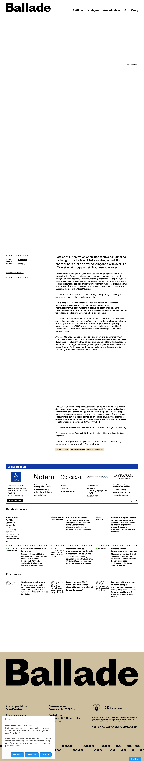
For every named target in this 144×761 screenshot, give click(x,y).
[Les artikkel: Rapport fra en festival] (72, 528)
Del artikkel (22, 260)
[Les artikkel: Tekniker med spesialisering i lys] (125, 484)
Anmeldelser (111, 10)
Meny (134, 10)
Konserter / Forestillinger (95, 449)
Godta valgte (32, 754)
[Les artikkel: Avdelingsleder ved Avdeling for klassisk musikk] (19, 484)
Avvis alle (45, 754)
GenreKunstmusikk (62, 449)
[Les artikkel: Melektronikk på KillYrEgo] (117, 528)
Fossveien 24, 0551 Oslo (62, 709)
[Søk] (125, 10)
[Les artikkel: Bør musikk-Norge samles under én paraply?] (117, 588)
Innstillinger (135, 759)
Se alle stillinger (15, 501)
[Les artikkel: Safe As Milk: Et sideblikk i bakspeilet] (27, 556)
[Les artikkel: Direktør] (72, 484)
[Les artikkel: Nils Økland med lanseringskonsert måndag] (117, 556)
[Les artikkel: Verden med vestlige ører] (27, 588)
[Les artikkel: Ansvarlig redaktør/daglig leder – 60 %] (98, 484)
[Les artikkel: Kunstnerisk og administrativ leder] (46, 484)
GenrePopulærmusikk (78, 449)
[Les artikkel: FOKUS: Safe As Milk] (27, 528)
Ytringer (93, 10)
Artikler (78, 10)
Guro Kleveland (14, 709)
